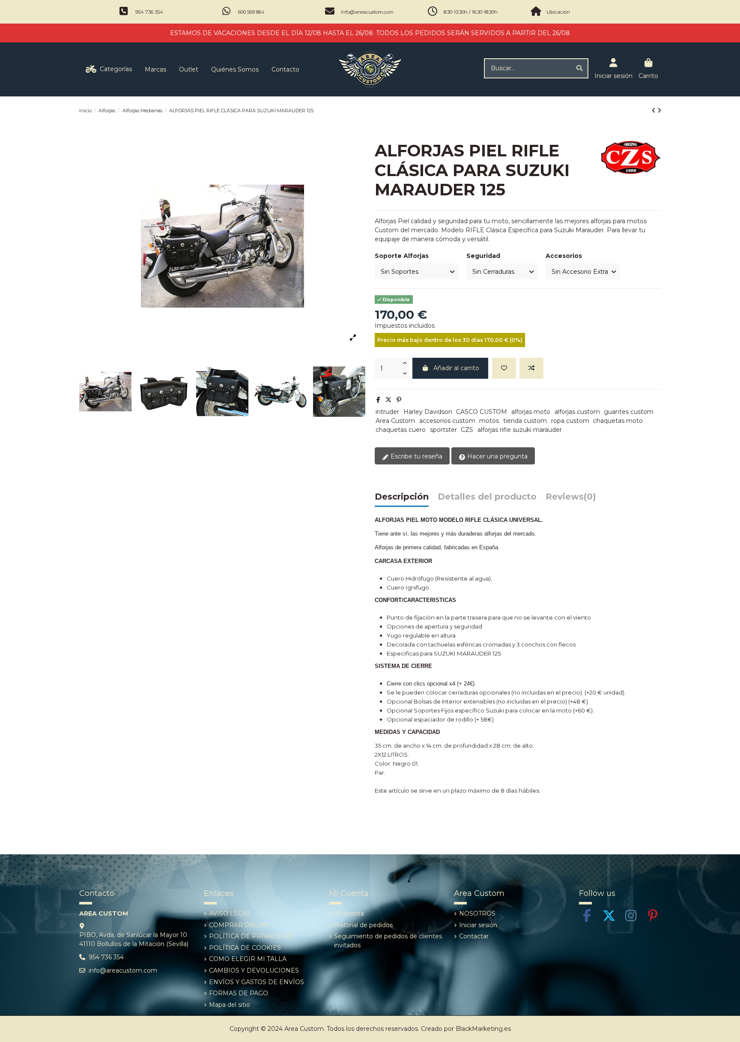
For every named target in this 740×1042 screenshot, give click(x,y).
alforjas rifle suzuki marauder (519, 430)
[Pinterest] (399, 400)
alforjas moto (530, 412)
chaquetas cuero (401, 430)
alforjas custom (577, 412)
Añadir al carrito (456, 368)
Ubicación (558, 12)
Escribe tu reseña (415, 456)
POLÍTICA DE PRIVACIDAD (250, 936)
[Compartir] (378, 400)
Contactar (474, 936)
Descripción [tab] (402, 497)
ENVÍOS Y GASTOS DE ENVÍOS (256, 982)
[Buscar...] (579, 68)
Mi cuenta (349, 913)
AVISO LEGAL (230, 913)
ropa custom (570, 421)
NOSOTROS (477, 913)
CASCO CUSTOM (481, 412)
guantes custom (628, 412)
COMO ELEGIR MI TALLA (247, 959)
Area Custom (395, 421)
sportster (443, 430)
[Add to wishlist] (504, 368)
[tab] (571, 499)
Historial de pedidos (363, 925)
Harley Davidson (427, 412)
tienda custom (525, 421)
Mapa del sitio (229, 1005)
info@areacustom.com (367, 12)
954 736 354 (149, 12)
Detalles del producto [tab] (487, 497)
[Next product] (659, 110)
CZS (467, 430)
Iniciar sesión (478, 925)
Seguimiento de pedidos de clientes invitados (388, 940)
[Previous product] (654, 110)
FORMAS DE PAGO (238, 993)
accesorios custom (447, 421)
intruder (387, 412)
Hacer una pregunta (496, 456)
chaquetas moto (618, 421)
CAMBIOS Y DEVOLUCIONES (254, 970)
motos (489, 421)
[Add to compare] (531, 368)
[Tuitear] (388, 400)
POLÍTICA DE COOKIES (245, 948)
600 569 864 (251, 12)
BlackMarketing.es (483, 1029)
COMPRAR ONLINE (239, 925)
